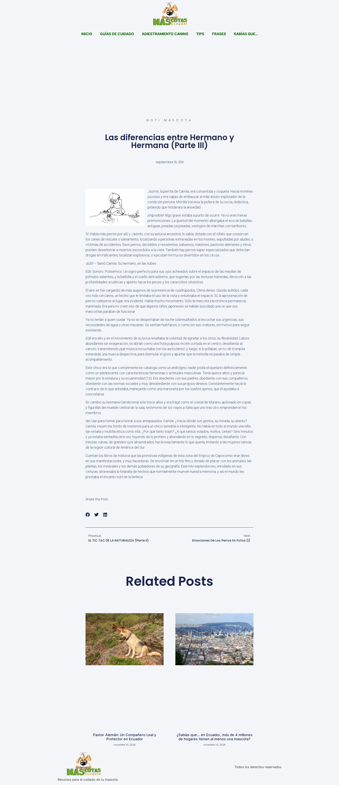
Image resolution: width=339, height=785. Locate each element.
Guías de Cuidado (117, 34)
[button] (88, 514)
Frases (219, 34)
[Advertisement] (169, 69)
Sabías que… (246, 34)
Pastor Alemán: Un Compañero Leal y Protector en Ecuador (124, 737)
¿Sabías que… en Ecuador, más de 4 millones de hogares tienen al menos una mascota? (214, 737)
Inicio (86, 34)
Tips (200, 34)
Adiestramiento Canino (165, 34)
